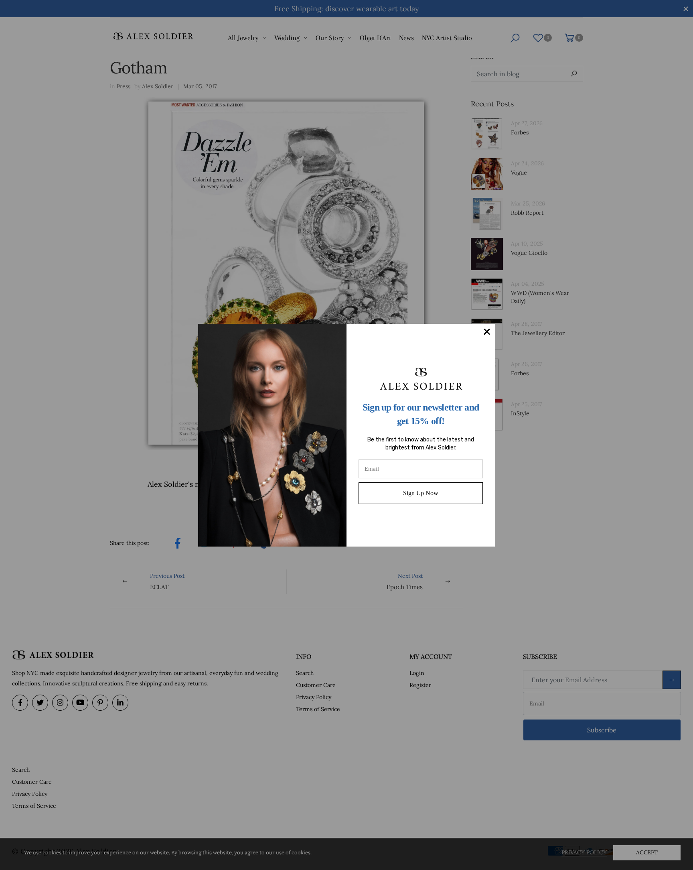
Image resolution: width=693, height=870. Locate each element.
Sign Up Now (420, 493)
